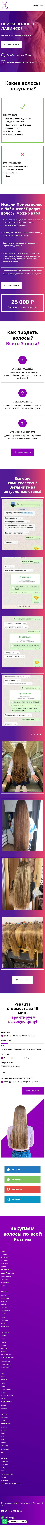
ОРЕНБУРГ (4, 1380)
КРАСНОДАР (5, 1326)
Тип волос (5, 1054)
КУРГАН (3, 1336)
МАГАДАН (4, 1348)
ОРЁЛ (2, 1377)
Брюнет (15, 1036)
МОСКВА (3, 1351)
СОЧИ (3, 1421)
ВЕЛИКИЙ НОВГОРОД (7, 1273)
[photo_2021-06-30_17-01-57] (22, 968)
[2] (22, 667)
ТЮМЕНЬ (4, 1443)
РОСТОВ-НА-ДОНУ (7, 1395)
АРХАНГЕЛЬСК (5, 1257)
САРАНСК (4, 1408)
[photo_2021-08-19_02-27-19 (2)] (22, 792)
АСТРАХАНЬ (4, 1260)
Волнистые (18, 1058)
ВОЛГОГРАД (5, 1282)
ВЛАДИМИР (4, 1279)
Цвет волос (5, 1032)
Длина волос (6, 1040)
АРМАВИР (4, 1254)
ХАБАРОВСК (4, 1458)
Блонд (33, 1036)
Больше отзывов (23, 980)
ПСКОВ (3, 1392)
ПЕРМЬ (3, 1386)
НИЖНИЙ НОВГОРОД (7, 1358)
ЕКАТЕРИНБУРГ (5, 1298)
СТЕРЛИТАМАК (5, 1424)
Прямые (7, 1058)
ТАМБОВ (3, 1430)
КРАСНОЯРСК (5, 1333)
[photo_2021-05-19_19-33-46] (22, 909)
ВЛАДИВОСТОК (6, 1276)
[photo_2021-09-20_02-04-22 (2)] (22, 549)
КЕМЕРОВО (4, 1320)
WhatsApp (7, 1082)
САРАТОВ (4, 1414)
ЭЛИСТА (3, 1471)
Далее (40, 734)
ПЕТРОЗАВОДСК (6, 1389)
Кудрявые (29, 1058)
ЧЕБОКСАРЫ (4, 1461)
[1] (22, 608)
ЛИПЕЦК (3, 1345)
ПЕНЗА (3, 1383)
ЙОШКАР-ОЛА (5, 1311)
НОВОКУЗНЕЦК (5, 1361)
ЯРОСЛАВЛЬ (4, 1480)
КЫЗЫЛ (3, 1342)
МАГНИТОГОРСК (6, 1355)
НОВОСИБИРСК (5, 1367)
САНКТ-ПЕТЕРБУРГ (6, 1402)
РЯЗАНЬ (3, 1399)
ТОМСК (3, 1436)
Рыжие (24, 1036)
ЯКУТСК (3, 1477)
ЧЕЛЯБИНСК (4, 1465)
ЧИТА (3, 1468)
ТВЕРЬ (3, 1433)
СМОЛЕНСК (4, 1417)
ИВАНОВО (4, 1301)
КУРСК (3, 1339)
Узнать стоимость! (23, 452)
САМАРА (3, 1405)
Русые (6, 1036)
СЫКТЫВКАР (5, 1427)
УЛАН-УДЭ (4, 1446)
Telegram (26, 1082)
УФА (2, 1452)
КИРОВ (3, 1323)
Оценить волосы (12, 44)
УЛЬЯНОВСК (4, 1449)
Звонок (36, 1082)
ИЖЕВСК (3, 1304)
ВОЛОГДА (4, 1285)
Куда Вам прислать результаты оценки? (17, 1078)
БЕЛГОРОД (4, 1263)
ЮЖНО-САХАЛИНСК (7, 1474)
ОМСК (3, 1373)
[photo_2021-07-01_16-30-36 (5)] (22, 851)
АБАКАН (3, 1251)
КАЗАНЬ (3, 1314)
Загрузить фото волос (10, 1063)
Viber (17, 1082)
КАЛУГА (3, 1317)
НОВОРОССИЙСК (6, 1364)
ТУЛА (2, 1440)
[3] (22, 725)
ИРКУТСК (4, 1308)
